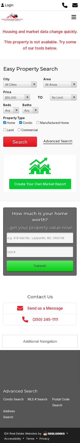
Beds (7, 105)
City (6, 79)
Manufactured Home (54, 123)
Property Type (14, 118)
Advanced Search (57, 141)
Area (47, 79)
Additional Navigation (40, 341)
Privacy (44, 438)
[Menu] (74, 17)
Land (10, 130)
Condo (27, 123)
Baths (27, 105)
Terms (30, 438)
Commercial (29, 130)
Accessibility (12, 438)
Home (10, 123)
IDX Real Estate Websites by (23, 433)
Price (7, 92)
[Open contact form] (75, 5)
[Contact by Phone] (65, 5)
